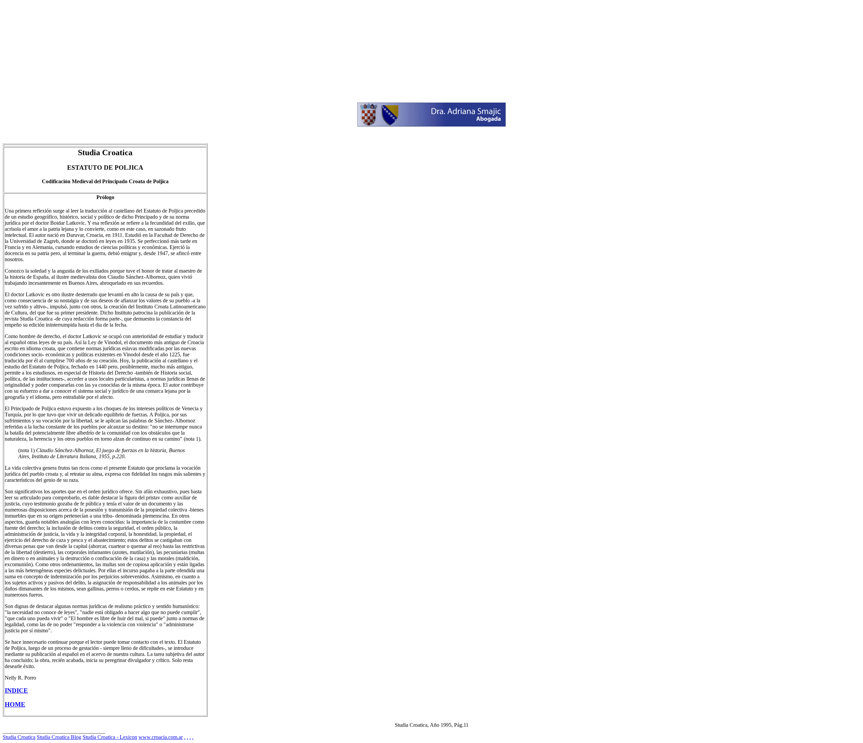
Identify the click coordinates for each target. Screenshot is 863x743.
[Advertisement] (205, 50)
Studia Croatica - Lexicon (110, 737)
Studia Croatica (19, 737)
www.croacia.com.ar (161, 737)
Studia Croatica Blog (59, 737)
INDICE (16, 690)
